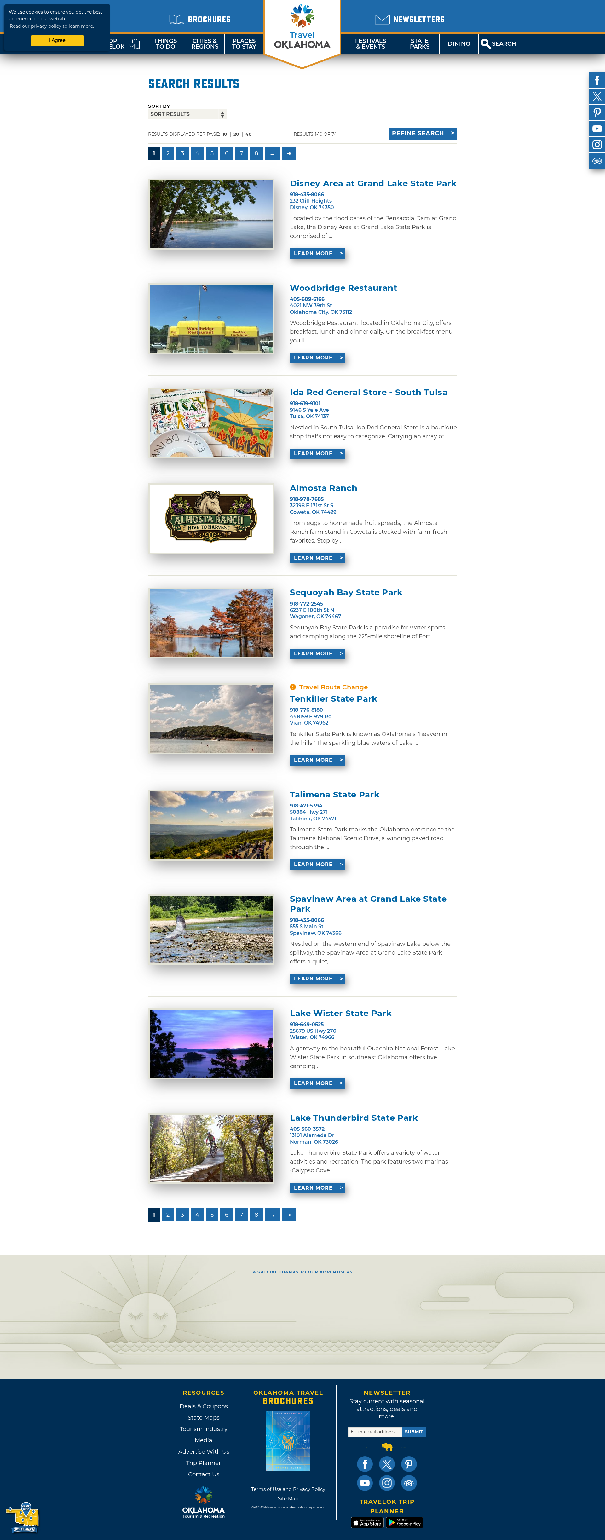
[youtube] (597, 128)
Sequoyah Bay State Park (346, 592)
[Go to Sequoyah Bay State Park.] (211, 623)
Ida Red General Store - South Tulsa (369, 392)
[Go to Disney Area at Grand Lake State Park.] (211, 214)
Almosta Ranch (323, 488)
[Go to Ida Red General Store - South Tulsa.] (211, 423)
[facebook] (597, 80)
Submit (414, 1431)
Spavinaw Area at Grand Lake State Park (368, 904)
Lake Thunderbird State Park (354, 1118)
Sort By (159, 106)
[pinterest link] (409, 1464)
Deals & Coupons (204, 1406)
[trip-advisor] (597, 161)
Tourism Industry (204, 1429)
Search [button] (504, 43)
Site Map (288, 1499)
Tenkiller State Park (333, 699)
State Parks (419, 43)
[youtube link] (365, 1483)
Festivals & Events (370, 43)
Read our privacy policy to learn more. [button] (52, 26)
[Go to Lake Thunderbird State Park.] (211, 1148)
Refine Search (418, 133)
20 (236, 134)
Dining (459, 43)
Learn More (313, 253)
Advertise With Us (203, 1451)
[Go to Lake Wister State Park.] (211, 1043)
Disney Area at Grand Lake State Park (373, 183)
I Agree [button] (57, 40)
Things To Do (165, 43)
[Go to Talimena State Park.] (211, 825)
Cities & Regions (204, 43)
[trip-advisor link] (409, 1483)
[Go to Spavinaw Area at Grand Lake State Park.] (211, 929)
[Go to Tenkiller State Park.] (211, 718)
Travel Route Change (333, 687)
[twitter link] (387, 1464)
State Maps (204, 1417)
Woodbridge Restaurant (343, 288)
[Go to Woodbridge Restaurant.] (211, 318)
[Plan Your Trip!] (23, 1517)
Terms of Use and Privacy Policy (288, 1489)
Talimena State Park (334, 795)
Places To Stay (244, 43)
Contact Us (203, 1474)
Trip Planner (203, 1463)
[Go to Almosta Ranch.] (211, 518)
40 (248, 134)
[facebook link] (365, 1464)
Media (203, 1440)
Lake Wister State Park (341, 1013)
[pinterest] (597, 112)
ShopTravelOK (108, 43)
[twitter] (597, 96)
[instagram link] (387, 1483)
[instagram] (597, 144)
